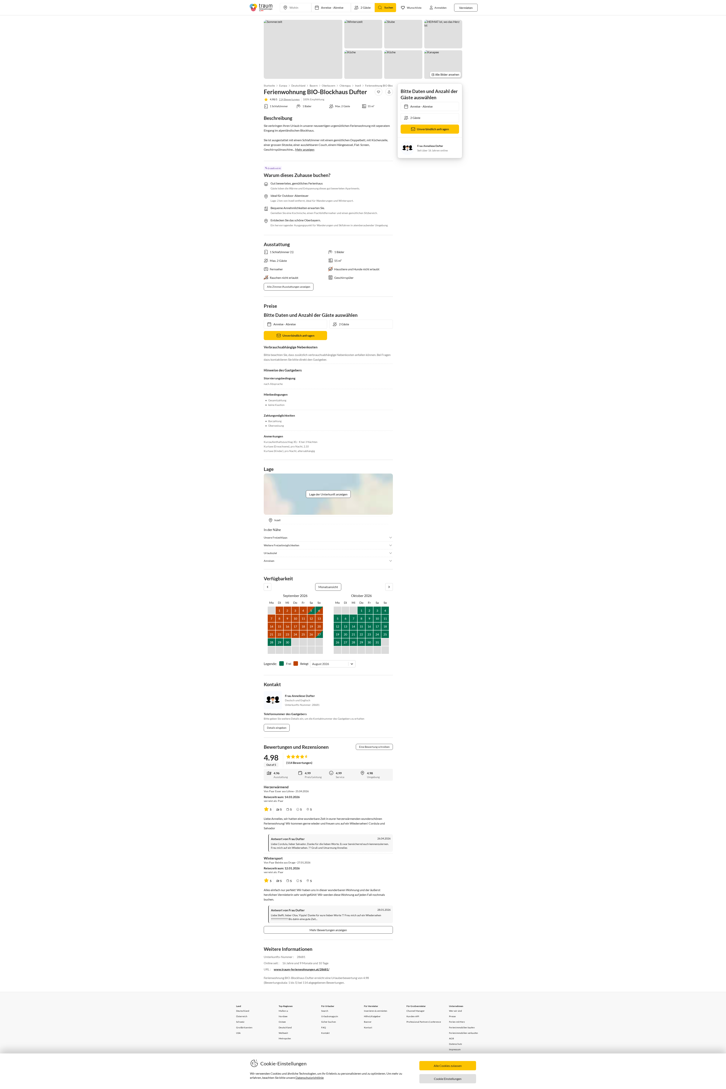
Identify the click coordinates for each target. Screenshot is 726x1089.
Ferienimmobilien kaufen (462, 1027)
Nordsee (283, 1016)
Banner (368, 1021)
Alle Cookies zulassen (448, 1065)
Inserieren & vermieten (375, 1010)
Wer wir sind (455, 1010)
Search (324, 1010)
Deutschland (298, 85)
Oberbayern (328, 85)
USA (238, 1033)
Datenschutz (455, 1043)
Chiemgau (345, 85)
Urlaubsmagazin (329, 1016)
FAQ (323, 1027)
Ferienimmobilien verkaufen (463, 1033)
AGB (451, 1038)
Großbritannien (244, 1027)
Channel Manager (415, 1010)
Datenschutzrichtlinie (310, 1077)
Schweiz (240, 1021)
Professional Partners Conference (423, 1021)
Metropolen (285, 1038)
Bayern (314, 85)
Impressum (455, 1049)
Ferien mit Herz (457, 1021)
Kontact (368, 1027)
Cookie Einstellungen (448, 1078)
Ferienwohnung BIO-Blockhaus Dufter (384, 85)
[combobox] (312, 664)
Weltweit (283, 1033)
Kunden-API (412, 1016)
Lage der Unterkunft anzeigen (328, 494)
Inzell (358, 85)
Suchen (388, 7)
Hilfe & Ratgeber (372, 1016)
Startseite (269, 85)
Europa (283, 85)
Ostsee (282, 1021)
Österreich (241, 1016)
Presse (452, 1016)
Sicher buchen (328, 1021)
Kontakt (325, 1033)
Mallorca (283, 1010)
